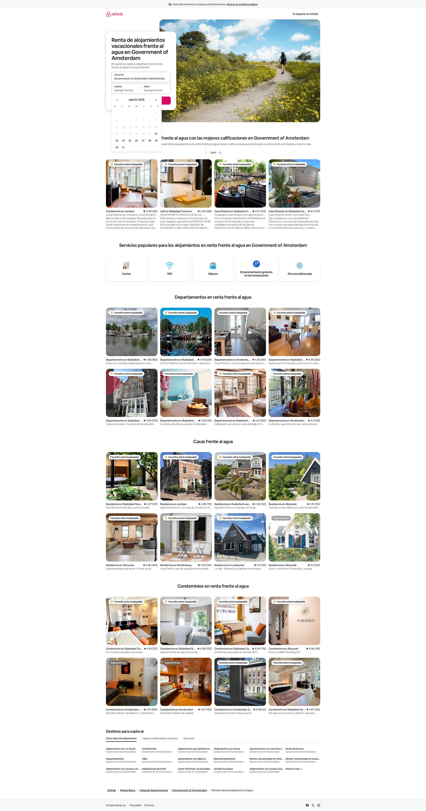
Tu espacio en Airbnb (305, 14)
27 (143, 140)
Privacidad (135, 805)
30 (116, 147)
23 (116, 140)
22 (156, 133)
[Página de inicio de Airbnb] (114, 14)
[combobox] (141, 78)
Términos (149, 805)
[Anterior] (206, 152)
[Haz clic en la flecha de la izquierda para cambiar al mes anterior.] (117, 100)
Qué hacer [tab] (189, 738)
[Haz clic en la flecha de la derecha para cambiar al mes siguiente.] (156, 100)
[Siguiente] (220, 152)
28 (149, 140)
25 (130, 140)
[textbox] (126, 90)
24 (123, 140)
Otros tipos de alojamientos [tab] (121, 738)
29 (156, 140)
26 (136, 140)
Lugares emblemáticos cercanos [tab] (160, 738)
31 (123, 147)
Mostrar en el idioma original (242, 4)
